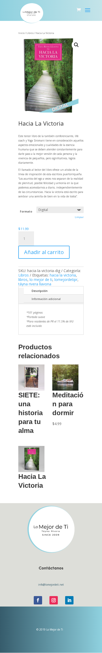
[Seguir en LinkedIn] (69, 600)
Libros (23, 275)
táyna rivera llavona (34, 283)
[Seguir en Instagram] (53, 600)
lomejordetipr (65, 279)
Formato (26, 211)
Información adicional (46, 299)
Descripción (40, 291)
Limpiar (79, 217)
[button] (76, 45)
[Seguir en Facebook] (38, 600)
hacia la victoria (63, 275)
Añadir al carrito (44, 252)
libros (22, 279)
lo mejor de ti (41, 279)
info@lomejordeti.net (51, 584)
